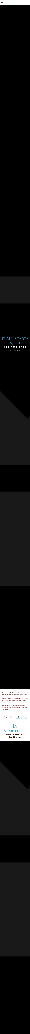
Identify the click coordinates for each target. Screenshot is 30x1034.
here (17, 717)
